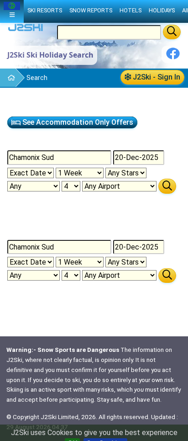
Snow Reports (90, 10)
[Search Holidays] (167, 186)
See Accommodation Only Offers (77, 122)
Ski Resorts (44, 10)
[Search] (172, 32)
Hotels (130, 10)
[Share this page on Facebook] (173, 57)
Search (36, 77)
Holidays (162, 10)
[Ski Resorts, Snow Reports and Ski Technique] (7, 78)
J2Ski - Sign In (155, 77)
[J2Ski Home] (25, 29)
